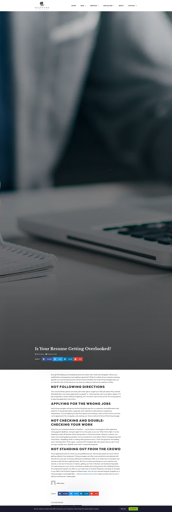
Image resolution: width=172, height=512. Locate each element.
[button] (47, 359)
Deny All (123, 509)
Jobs (82, 6)
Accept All (133, 509)
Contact (131, 6)
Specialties (107, 6)
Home (73, 6)
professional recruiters (90, 474)
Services (93, 6)
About (121, 6)
